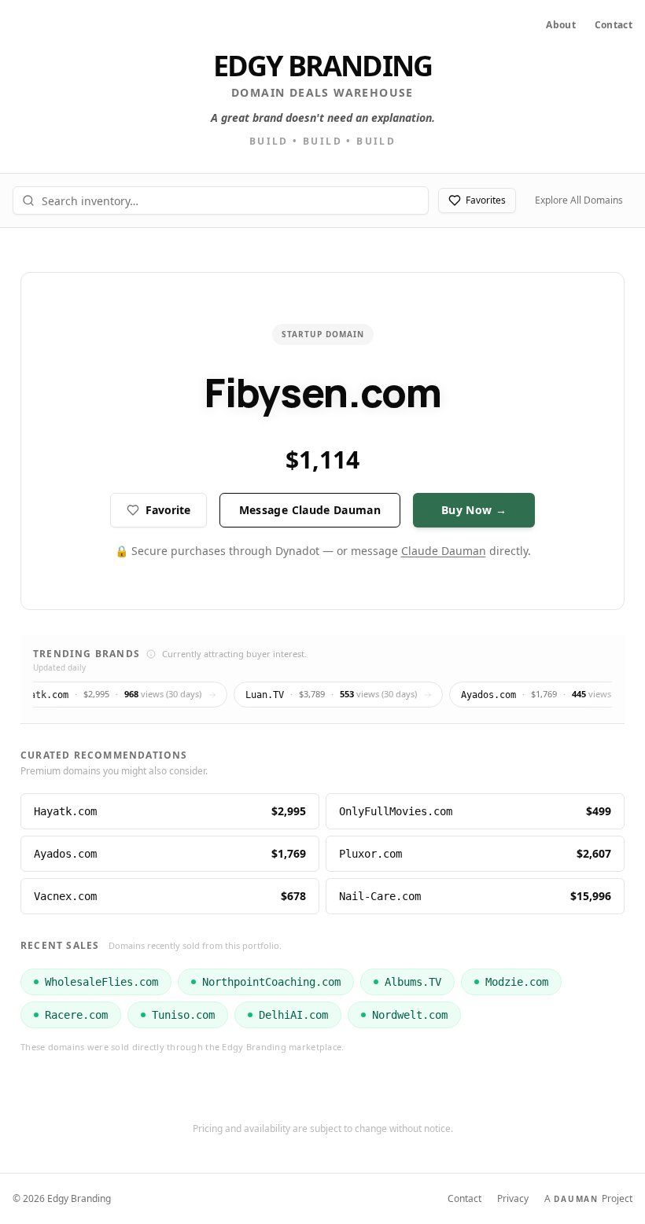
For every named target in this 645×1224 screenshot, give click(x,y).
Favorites (486, 200)
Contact (613, 25)
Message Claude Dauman (310, 509)
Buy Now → (474, 509)
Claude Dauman (443, 550)
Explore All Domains (579, 200)
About (561, 25)
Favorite (168, 509)
